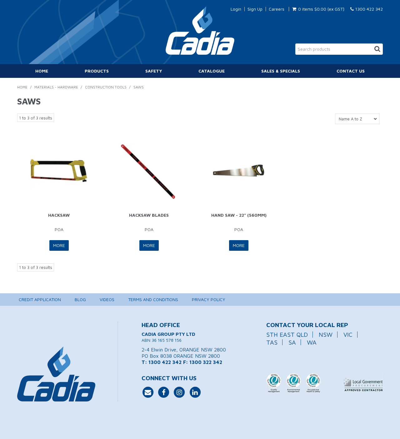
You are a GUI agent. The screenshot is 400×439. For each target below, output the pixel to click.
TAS (272, 342)
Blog (80, 299)
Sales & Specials (280, 70)
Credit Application (40, 299)
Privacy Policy (208, 299)
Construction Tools (106, 87)
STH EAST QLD (287, 334)
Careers (276, 9)
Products (97, 70)
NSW (325, 334)
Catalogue (211, 70)
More (59, 245)
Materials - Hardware (56, 87)
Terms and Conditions (153, 299)
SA (292, 342)
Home (41, 70)
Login (236, 9)
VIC (347, 334)
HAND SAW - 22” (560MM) (239, 215)
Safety (153, 70)
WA (312, 342)
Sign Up (255, 9)
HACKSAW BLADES (149, 215)
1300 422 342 (368, 9)
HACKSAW (59, 215)
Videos (107, 299)
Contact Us (351, 70)
